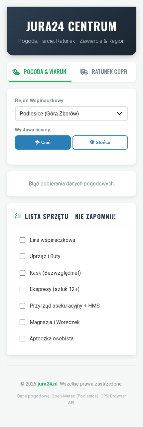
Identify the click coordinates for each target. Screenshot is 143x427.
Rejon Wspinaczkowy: (40, 101)
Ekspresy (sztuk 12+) (54, 289)
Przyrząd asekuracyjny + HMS (65, 306)
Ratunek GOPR (108, 71)
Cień (45, 142)
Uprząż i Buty (45, 256)
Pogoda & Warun (44, 71)
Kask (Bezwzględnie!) (55, 273)
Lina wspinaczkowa (52, 240)
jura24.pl (48, 384)
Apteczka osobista (51, 338)
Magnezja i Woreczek (55, 322)
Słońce (102, 142)
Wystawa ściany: (33, 130)
